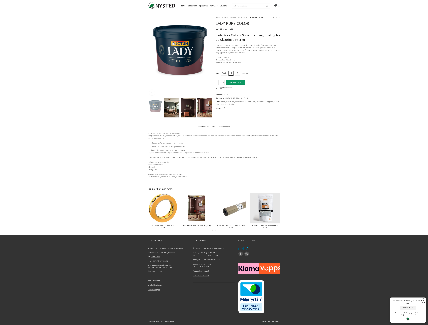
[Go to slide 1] (212, 230)
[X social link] (224, 108)
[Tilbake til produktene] (276, 17)
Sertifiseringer (154, 290)
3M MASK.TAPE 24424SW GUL (163, 225)
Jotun (250, 102)
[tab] (203, 125)
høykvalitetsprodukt (239, 102)
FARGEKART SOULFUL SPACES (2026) (197, 225)
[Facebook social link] (222, 108)
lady (254, 102)
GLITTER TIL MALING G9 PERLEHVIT (265, 225)
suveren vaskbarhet (228, 104)
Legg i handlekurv (235, 82)
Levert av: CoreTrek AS (271, 321)
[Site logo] (161, 6)
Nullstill (245, 73)
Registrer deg (407, 308)
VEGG (245, 17)
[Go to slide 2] (215, 230)
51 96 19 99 (155, 257)
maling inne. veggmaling (265, 102)
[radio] (224, 73)
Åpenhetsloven (154, 280)
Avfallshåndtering (155, 285)
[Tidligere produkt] (273, 17)
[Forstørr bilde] (152, 92)
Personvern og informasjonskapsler (162, 321)
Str (217, 73)
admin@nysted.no (160, 261)
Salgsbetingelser (155, 271)
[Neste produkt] (279, 17)
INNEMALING (235, 17)
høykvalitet (227, 102)
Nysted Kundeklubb (201, 271)
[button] (150, 108)
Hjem (218, 17)
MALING (225, 17)
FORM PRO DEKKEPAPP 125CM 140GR (231, 225)
